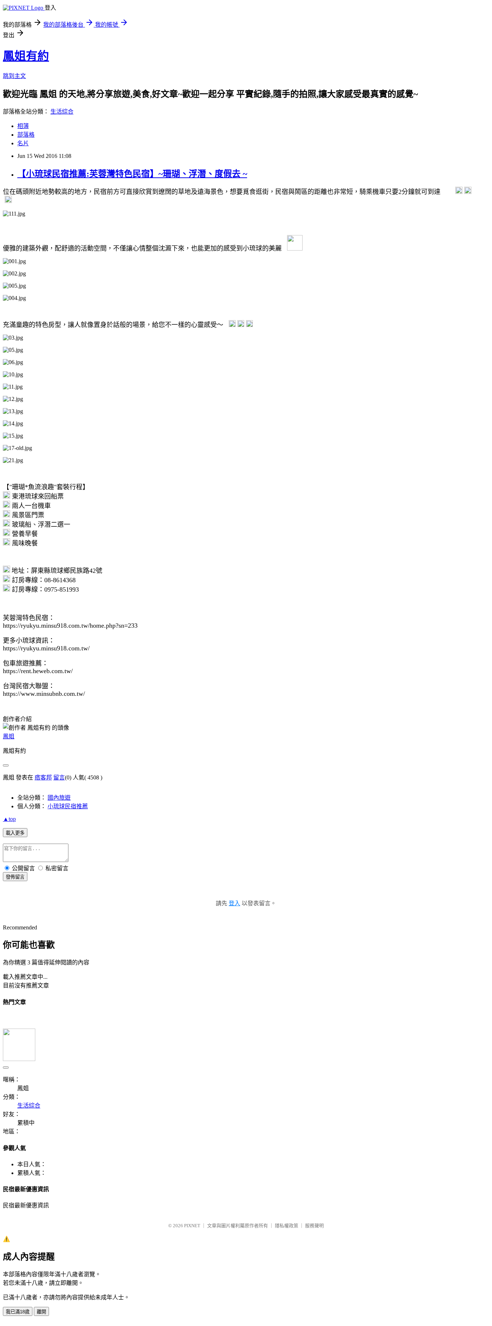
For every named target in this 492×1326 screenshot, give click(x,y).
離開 (41, 1311)
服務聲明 (314, 1225)
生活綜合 (61, 112)
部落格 (26, 135)
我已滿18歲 (18, 1311)
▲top (9, 819)
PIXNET (192, 1225)
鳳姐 (8, 736)
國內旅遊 (59, 798)
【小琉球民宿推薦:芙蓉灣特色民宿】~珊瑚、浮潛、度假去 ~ (132, 173)
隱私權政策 (286, 1225)
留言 (59, 777)
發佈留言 (15, 877)
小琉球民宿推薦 (68, 806)
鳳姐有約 (26, 55)
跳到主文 (14, 76)
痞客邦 (43, 777)
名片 (23, 143)
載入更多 (15, 833)
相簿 (23, 126)
